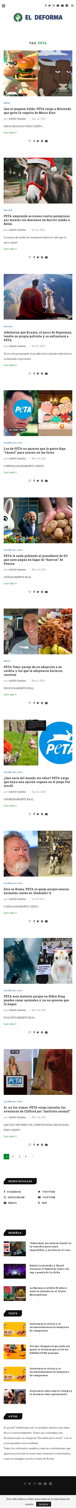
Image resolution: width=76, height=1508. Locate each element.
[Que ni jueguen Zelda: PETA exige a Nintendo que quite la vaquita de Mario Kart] (38, 73)
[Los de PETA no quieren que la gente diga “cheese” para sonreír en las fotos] (38, 413)
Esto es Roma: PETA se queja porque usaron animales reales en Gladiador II (36, 891)
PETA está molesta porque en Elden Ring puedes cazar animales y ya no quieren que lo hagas (36, 1000)
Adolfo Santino (17, 118)
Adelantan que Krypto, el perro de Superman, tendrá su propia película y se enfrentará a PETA (38, 336)
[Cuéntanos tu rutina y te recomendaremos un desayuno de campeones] (15, 1329)
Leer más (9, 132)
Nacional (8, 210)
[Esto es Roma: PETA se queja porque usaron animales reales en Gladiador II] (38, 854)
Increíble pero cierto (13, 443)
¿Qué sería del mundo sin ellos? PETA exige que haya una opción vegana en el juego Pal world (37, 782)
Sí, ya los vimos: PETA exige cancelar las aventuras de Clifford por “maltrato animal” (37, 1109)
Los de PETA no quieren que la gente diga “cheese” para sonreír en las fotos (34, 450)
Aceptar (43, 1504)
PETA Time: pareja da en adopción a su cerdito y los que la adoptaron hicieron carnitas (33, 671)
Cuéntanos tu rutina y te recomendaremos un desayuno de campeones (49, 1327)
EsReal (7, 103)
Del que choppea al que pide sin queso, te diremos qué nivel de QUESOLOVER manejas (50, 1349)
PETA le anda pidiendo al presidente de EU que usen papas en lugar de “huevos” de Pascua (36, 559)
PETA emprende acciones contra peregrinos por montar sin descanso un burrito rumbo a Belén (37, 220)
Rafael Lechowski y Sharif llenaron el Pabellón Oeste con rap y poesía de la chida (49, 1269)
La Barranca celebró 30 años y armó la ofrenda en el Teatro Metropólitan (48, 1291)
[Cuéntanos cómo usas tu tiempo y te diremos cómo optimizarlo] (15, 1396)
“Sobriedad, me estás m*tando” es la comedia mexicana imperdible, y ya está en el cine (50, 1246)
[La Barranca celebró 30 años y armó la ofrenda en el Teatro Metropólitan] (15, 1293)
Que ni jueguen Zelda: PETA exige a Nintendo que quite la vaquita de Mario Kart (37, 111)
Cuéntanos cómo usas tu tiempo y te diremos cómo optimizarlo (51, 1392)
